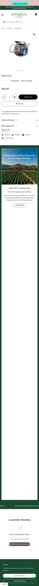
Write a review (26, 81)
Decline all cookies (19, 581)
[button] (36, 15)
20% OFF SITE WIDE (20, 3)
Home (3, 28)
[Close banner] (37, 3)
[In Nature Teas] (19, 15)
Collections (9, 28)
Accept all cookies (19, 576)
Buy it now (19, 104)
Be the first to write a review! (19, 544)
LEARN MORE (19, 205)
